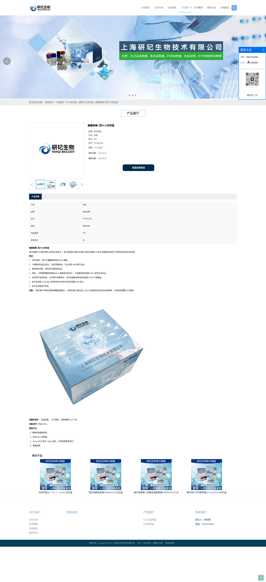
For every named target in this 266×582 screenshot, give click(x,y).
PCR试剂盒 (71, 102)
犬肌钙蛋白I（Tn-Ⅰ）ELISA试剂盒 (55, 492)
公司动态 (172, 7)
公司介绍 (158, 7)
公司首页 (145, 7)
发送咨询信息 (138, 168)
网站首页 (49, 102)
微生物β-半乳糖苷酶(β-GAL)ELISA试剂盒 (206, 492)
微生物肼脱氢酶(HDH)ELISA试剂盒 (106, 492)
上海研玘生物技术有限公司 (124, 543)
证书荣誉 (198, 7)
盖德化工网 (157, 543)
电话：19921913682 (204, 524)
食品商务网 (169, 543)
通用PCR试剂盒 (86, 102)
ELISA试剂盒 (149, 520)
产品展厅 (185, 7)
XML (139, 543)
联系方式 (211, 7)
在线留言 (225, 7)
